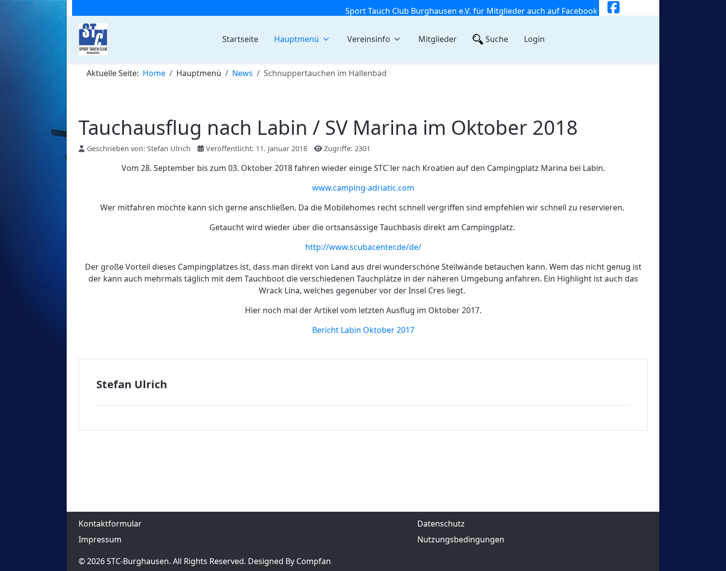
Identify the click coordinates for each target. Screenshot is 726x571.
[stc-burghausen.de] (93, 39)
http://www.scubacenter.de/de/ (363, 247)
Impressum (100, 539)
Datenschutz (441, 523)
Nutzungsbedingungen (460, 539)
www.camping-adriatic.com (363, 187)
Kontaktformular (110, 523)
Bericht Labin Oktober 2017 (363, 330)
